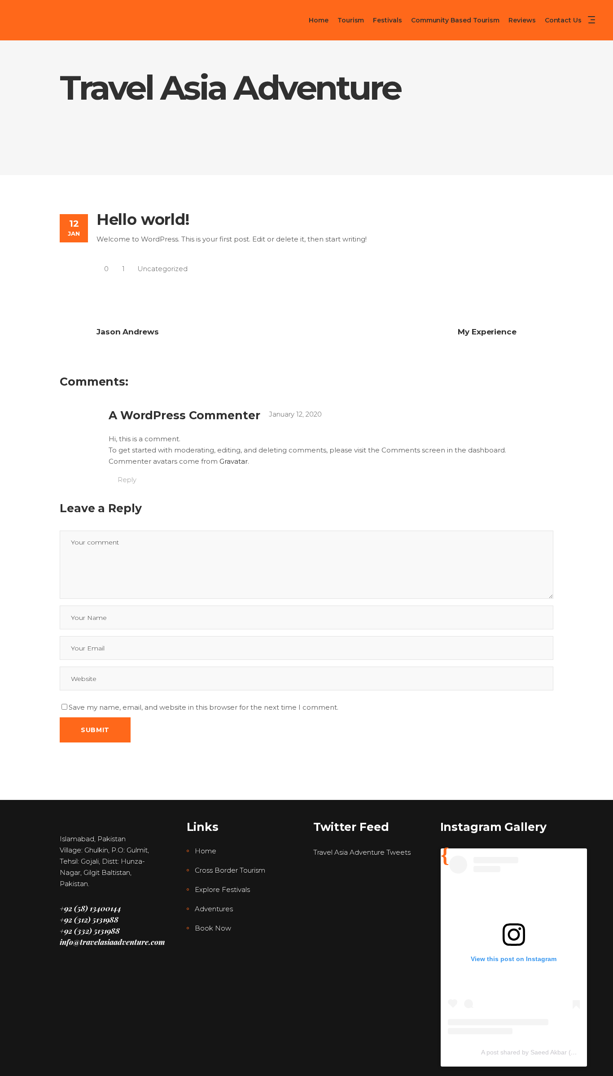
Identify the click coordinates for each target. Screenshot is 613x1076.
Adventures (214, 909)
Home (205, 851)
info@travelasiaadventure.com (112, 942)
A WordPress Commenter (184, 415)
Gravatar (233, 461)
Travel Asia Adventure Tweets (362, 852)
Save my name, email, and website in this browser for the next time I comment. (203, 707)
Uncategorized (162, 268)
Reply (127, 479)
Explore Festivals (222, 889)
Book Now (213, 928)
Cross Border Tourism (230, 870)
